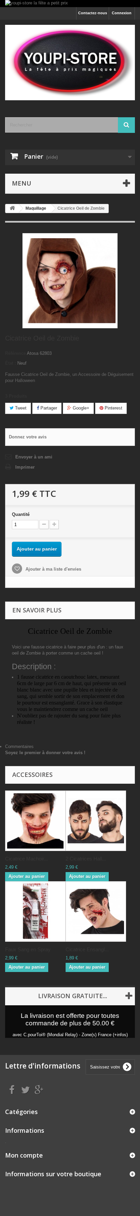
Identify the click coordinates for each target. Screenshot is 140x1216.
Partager (48, 408)
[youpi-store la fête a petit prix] (70, 3)
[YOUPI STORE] (70, 62)
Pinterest (112, 408)
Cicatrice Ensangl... (87, 949)
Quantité (21, 514)
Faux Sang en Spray (28, 949)
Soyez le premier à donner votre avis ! (45, 752)
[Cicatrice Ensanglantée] (96, 911)
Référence (15, 353)
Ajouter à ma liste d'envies (52, 569)
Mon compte (24, 1155)
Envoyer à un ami (33, 456)
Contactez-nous (92, 13)
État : (10, 363)
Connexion (122, 13)
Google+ (80, 408)
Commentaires (19, 746)
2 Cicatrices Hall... (86, 859)
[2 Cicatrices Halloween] (96, 821)
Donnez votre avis (28, 436)
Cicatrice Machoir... (26, 859)
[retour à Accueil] (12, 208)
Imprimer (25, 467)
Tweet (20, 408)
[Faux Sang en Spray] (35, 911)
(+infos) (120, 1034)
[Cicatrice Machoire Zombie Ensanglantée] (35, 821)
